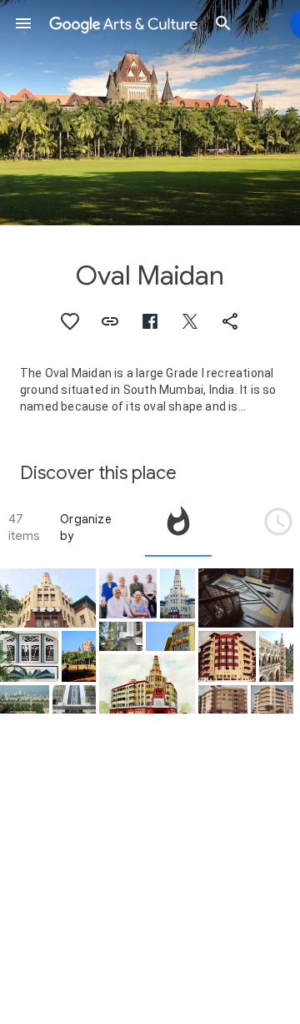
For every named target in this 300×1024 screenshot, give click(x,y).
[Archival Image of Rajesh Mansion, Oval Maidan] (227, 656)
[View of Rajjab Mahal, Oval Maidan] (74, 699)
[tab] (178, 527)
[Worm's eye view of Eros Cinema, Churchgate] (48, 598)
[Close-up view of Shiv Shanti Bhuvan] (170, 636)
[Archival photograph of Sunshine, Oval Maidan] (272, 699)
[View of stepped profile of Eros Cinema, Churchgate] (177, 593)
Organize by (86, 527)
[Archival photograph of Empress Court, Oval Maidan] (223, 699)
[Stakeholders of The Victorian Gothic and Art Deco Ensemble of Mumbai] (128, 593)
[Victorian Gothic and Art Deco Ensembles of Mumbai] (24, 699)
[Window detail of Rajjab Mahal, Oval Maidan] (29, 656)
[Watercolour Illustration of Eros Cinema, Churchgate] (147, 684)
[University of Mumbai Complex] (276, 656)
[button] (23, 23)
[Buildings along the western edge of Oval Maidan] (120, 636)
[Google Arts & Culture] (123, 23)
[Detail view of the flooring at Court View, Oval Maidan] (246, 598)
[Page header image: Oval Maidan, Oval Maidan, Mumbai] (150, 112)
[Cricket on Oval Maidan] (79, 656)
